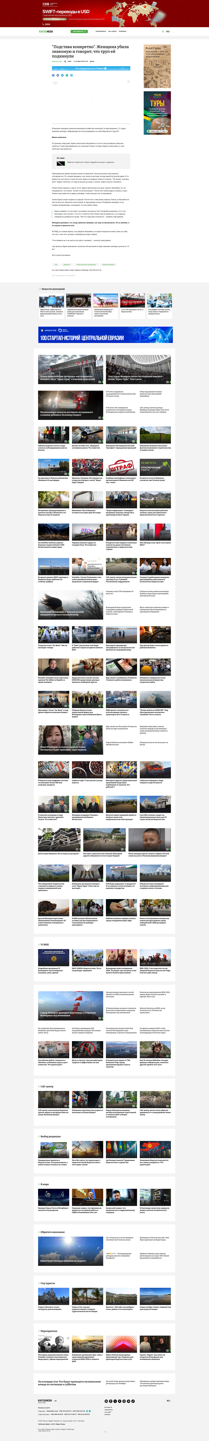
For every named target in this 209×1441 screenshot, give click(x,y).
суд (56, 264)
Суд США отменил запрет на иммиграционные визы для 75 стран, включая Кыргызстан (153, 817)
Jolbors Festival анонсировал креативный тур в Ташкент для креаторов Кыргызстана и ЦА (119, 1357)
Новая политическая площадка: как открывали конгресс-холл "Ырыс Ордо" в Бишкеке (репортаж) (67, 377)
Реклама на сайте (44, 1408)
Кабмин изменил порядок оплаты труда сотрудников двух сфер (121, 919)
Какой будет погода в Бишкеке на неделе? (63, 1261)
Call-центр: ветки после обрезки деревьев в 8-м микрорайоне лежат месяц (155, 1112)
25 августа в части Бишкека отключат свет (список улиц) (152, 479)
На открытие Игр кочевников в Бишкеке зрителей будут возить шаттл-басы (52, 1030)
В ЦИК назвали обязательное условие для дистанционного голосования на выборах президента (85, 921)
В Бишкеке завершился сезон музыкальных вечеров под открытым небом (152, 680)
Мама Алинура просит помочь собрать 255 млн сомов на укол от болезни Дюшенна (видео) (148, 855)
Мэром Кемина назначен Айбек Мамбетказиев (119, 743)
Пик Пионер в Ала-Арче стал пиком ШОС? (155, 544)
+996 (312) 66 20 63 (83, 1414)
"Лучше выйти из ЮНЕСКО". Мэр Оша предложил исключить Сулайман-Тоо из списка (154, 712)
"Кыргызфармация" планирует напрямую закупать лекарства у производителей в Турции (120, 512)
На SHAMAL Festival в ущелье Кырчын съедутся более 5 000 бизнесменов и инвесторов (51, 545)
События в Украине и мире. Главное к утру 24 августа (152, 781)
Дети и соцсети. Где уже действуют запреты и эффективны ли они (87, 1061)
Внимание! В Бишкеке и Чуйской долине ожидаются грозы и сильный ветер (62, 613)
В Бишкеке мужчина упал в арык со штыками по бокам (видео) (87, 1111)
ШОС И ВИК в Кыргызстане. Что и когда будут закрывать (86, 969)
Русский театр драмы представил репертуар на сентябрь (120, 1382)
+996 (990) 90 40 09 (57, 1414)
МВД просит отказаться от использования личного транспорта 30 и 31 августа (117, 712)
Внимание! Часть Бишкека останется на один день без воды (86, 511)
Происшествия (57, 61)
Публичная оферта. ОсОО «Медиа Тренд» (51, 1424)
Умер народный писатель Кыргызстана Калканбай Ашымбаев (151, 394)
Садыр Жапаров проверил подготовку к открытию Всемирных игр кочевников (68, 1014)
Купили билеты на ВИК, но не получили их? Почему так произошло (152, 1010)
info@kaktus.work (52, 1411)
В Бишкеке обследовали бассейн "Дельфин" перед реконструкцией (121, 447)
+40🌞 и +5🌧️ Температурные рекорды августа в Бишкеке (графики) (118, 1256)
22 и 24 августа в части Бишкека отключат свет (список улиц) (119, 1239)
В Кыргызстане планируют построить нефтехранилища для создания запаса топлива (154, 886)
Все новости (78, 31)
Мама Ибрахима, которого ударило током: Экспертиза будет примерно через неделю (63, 748)
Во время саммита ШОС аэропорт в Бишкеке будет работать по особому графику (53, 579)
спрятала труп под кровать (86, 264)
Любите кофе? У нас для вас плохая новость (87, 781)
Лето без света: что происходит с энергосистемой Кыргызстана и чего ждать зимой (86, 1162)
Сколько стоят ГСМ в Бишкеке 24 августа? (119, 592)
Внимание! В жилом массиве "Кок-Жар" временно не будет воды (155, 1239)
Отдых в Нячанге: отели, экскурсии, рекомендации (49, 1308)
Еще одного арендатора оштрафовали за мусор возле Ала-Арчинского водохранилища (120, 647)
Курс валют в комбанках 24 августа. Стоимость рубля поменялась (121, 679)
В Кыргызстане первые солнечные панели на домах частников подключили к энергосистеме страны (121, 546)
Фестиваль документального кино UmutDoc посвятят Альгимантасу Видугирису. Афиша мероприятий (53, 1357)
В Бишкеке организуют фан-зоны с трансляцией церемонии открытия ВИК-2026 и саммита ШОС (87, 1358)
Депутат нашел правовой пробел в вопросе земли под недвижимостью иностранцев (121, 817)
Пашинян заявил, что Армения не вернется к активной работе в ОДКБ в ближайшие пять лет (86, 1210)
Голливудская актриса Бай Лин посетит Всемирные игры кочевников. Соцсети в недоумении (121, 1030)
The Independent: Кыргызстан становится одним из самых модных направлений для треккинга (51, 887)
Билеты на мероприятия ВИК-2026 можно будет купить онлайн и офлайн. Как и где (155, 994)
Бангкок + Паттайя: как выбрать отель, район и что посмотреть (120, 1308)
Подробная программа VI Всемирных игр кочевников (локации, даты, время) (50, 970)
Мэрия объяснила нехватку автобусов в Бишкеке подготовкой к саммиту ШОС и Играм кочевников (121, 1113)
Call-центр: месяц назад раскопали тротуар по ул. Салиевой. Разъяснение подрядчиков (121, 579)
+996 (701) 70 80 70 (70, 1414)
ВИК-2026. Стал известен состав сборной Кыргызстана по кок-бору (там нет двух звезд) (155, 970)
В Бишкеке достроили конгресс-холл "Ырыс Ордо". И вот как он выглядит (86, 886)
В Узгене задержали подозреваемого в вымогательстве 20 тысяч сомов (121, 394)
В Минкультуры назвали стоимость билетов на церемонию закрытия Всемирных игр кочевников (121, 1010)
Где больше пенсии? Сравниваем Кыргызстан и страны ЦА (120, 1161)
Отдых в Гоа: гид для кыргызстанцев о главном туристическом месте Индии (84, 1309)
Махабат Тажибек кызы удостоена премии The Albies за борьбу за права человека (53, 680)
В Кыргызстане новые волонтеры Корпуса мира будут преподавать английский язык (154, 593)
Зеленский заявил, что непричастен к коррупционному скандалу (120, 1210)
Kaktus (92, 61)
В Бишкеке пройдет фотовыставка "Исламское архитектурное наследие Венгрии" (154, 1383)
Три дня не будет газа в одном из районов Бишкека (154, 646)
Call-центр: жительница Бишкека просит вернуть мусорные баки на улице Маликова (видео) (53, 1112)
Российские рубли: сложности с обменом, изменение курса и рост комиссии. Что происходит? (53, 1062)
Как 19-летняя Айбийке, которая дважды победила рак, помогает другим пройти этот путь (154, 1062)
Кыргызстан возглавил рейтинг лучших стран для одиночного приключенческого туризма (154, 512)
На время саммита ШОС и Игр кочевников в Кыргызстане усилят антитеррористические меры (155, 1030)
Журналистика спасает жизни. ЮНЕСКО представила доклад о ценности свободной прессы (85, 680)
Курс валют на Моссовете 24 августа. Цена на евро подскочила (121, 727)
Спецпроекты (101, 31)
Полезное (122, 31)
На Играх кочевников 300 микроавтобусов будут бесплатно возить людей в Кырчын (86, 1030)
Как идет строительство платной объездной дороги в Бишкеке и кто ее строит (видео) (102, 855)
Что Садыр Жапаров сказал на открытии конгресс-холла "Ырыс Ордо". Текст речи (135, 377)
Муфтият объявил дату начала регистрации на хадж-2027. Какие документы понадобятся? (154, 1256)
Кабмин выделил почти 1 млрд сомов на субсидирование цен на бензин (52, 448)
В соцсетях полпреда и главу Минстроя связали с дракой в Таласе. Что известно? (50, 817)
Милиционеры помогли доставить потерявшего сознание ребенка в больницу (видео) (66, 413)
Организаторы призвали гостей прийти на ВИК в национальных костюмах (120, 994)
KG (168, 1400)
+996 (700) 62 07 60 (78, 1411)
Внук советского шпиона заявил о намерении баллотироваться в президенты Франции (154, 609)
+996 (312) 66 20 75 (65, 1411)
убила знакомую (108, 264)
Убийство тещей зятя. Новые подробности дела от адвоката (90, 162)
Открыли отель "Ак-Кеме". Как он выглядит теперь (52, 646)
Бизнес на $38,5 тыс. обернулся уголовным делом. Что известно (86, 447)
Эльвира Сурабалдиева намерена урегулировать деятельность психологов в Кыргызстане (154, 579)
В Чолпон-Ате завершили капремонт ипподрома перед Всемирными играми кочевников (120, 410)
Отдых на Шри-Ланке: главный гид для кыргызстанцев (155, 1308)
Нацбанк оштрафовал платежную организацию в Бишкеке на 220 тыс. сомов (121, 480)
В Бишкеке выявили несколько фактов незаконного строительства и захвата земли (155, 448)
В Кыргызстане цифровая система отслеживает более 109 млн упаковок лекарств (53, 782)
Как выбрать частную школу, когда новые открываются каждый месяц (159, 312)
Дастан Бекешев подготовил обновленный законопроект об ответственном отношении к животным (52, 921)
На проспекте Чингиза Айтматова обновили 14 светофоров (53, 479)
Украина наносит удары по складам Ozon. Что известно (84, 544)
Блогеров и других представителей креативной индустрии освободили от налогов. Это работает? (121, 783)
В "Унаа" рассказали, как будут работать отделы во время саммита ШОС (87, 647)
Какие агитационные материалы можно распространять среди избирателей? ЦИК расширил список (154, 921)
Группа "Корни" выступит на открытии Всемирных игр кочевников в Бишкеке (152, 1357)
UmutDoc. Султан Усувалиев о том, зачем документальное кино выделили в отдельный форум (86, 579)
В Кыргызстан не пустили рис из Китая (154, 743)
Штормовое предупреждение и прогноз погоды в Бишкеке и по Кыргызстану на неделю (52, 512)
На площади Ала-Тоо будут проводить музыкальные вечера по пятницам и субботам (69, 1383)
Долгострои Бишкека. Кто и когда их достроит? (58, 854)
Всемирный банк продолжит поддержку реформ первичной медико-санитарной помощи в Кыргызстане (119, 610)
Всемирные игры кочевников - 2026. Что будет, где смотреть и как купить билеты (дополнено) (121, 970)
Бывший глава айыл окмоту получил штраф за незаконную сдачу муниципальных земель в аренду (154, 729)
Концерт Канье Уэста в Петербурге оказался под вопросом (53, 1209)
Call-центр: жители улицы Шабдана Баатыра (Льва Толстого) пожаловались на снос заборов (154, 410)
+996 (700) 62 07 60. (95, 270)
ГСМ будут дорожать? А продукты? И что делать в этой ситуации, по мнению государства (121, 886)
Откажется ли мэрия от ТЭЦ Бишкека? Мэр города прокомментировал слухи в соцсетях (118, 1063)
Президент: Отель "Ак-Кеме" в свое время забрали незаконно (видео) (53, 711)
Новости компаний (53, 289)
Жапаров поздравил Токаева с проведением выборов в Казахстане (85, 817)
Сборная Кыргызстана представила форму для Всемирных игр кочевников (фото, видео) (87, 713)
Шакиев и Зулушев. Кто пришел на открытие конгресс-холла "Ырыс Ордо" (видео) (87, 480)
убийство (67, 264)
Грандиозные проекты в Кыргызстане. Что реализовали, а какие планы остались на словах (53, 1162)
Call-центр (112, 31)
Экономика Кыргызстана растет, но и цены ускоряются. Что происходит (154, 1162)
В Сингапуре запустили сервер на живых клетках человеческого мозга (154, 1210)
